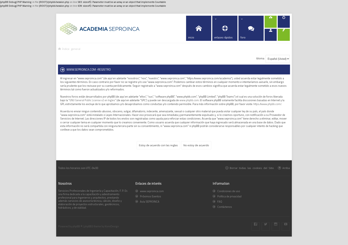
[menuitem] (284, 22)
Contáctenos (224, 207)
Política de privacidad (229, 196)
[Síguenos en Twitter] (266, 226)
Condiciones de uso (228, 191)
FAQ (219, 202)
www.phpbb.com (189, 100)
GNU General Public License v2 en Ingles (92, 100)
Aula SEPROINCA (149, 202)
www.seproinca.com (152, 191)
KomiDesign (112, 226)
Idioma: (260, 58)
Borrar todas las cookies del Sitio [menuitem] (252, 168)
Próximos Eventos (150, 196)
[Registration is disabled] (271, 22)
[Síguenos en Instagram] (276, 226)
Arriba (286, 168)
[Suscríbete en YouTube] (286, 226)
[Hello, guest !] (271, 35)
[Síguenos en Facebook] (256, 226)
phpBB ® (77, 226)
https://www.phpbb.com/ (267, 104)
